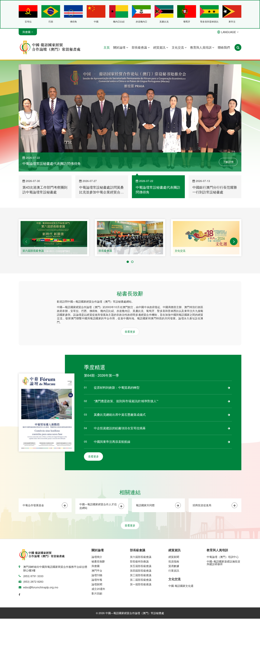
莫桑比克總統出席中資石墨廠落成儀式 (120, 414)
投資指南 (173, 561)
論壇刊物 (97, 575)
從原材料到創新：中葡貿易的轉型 (117, 387)
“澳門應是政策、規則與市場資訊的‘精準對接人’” (126, 401)
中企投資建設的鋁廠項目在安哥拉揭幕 (120, 428)
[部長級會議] (130, 237)
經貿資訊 (159, 47)
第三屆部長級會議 (140, 575)
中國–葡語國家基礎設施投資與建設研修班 (223, 562)
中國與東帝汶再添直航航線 (112, 441)
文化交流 (178, 47)
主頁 (107, 47)
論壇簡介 (97, 557)
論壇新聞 (97, 584)
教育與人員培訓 (201, 47)
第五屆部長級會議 (140, 566)
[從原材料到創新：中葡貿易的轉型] (229, 387)
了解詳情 (228, 162)
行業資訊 (173, 570)
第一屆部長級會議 (140, 584)
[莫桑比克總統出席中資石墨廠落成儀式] (229, 414)
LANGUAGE (228, 32)
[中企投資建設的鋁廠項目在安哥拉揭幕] (229, 428)
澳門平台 (97, 570)
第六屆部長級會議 (33, 250)
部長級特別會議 (139, 561)
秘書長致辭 (98, 561)
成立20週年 (98, 589)
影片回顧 (97, 593)
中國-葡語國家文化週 (180, 586)
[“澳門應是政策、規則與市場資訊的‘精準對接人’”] (229, 401)
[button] (26, 241)
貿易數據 (173, 566)
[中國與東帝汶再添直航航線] (229, 442)
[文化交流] (206, 237)
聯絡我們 (224, 47)
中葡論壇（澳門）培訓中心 (223, 557)
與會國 (96, 566)
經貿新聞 (173, 557)
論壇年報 (97, 580)
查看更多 (130, 331)
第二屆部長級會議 (140, 580)
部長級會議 (140, 47)
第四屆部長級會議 (140, 570)
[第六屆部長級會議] (54, 237)
